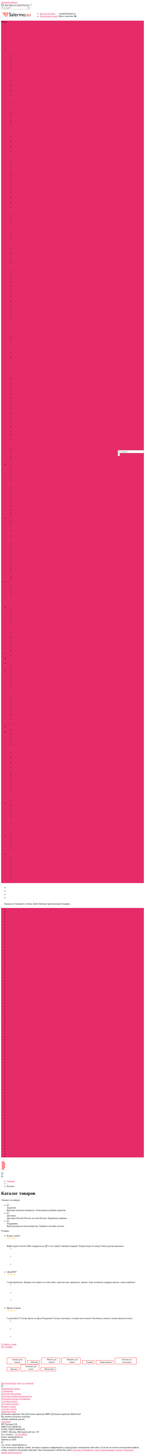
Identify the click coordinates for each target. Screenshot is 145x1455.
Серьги (16, 846)
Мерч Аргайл (19, 337)
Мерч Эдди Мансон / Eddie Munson (22, 76)
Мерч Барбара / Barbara (18, 1095)
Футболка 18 (19, 874)
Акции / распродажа (22, 457)
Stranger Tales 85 (20, 67)
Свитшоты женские (22, 113)
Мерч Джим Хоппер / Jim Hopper (22, 353)
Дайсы (16, 729)
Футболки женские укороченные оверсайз (22, 98)
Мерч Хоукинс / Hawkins (20, 394)
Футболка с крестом (22, 879)
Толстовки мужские (22, 189)
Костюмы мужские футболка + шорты (22, 193)
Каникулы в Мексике (18, 506)
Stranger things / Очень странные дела (17, 50)
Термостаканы (20, 406)
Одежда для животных (18, 282)
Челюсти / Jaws (20, 579)
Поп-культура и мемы (17, 854)
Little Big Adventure (22, 637)
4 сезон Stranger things (17, 1016)
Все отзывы (6, 1347)
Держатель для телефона (20, 249)
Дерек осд (17, 85)
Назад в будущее (21, 566)
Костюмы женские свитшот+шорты (22, 142)
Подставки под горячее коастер (20, 290)
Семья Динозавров (22, 515)
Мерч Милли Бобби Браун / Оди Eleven (22, 71)
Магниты (17, 701)
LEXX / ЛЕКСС (20, 487)
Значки (16, 431)
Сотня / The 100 (20, 472)
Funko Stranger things (17, 1100)
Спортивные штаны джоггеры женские (22, 152)
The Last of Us (19, 650)
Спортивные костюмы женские (21, 157)
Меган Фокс (19, 660)
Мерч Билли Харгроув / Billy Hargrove (20, 365)
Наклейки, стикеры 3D (18, 1128)
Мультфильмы (14, 32)
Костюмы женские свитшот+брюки (22, 147)
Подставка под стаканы (20, 715)
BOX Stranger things (22, 54)
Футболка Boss (20, 872)
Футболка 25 (19, 877)
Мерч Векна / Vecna (22, 314)
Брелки (16, 841)
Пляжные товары (21, 286)
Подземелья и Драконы (19, 218)
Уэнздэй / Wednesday (18, 483)
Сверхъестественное (22, 513)
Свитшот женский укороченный (22, 117)
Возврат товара (8, 1406)
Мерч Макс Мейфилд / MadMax (22, 81)
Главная (10, 1181)
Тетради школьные (22, 673)
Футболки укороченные (19, 786)
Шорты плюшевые (22, 800)
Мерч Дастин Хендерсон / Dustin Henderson (22, 342)
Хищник (17, 551)
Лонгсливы (18, 737)
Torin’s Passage (20, 640)
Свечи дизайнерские (19, 302)
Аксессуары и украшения (19, 244)
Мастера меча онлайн (19, 598)
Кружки (17, 403)
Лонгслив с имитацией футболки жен (19, 230)
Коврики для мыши (22, 416)
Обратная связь (8, 1411)
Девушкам (25, 37)
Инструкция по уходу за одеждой (17, 1383)
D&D (17, 37)
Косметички (18, 693)
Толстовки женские (22, 121)
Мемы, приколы (20, 864)
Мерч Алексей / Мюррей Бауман (20, 358)
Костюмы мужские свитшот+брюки (22, 198)
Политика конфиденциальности (16, 1396)
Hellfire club (18, 60)
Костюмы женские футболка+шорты (22, 132)
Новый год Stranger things (19, 1008)
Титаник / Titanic (21, 546)
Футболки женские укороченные (22, 91)
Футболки (18, 734)
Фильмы (19, 29)
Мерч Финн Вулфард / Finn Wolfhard (20, 319)
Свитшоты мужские (22, 187)
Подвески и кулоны (22, 844)
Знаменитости (8, 34)
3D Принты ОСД (21, 235)
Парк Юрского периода (20, 532)
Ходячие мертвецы (22, 495)
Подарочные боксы (22, 709)
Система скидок (9, 1409)
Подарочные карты (49, 16)
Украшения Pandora (22, 309)
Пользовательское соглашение (15, 1399)
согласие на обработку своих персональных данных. (98, 1450)
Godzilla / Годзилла (22, 561)
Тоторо (16, 589)
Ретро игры (18, 869)
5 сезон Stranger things (17, 1146)
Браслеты (17, 839)
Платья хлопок (20, 772)
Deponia (16, 609)
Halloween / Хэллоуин (18, 460)
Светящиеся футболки (18, 297)
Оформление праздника (19, 440)
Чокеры (16, 851)
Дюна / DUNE (19, 520)
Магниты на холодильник (19, 427)
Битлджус (17, 543)
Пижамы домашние (22, 164)
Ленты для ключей (22, 261)
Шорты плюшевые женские (20, 975)
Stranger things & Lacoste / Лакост (20, 175)
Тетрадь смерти (20, 587)
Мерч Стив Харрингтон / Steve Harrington (22, 332)
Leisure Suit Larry (21, 630)
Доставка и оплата (10, 1404)
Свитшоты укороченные (19, 781)
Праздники (21, 34)
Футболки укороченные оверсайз (19, 793)
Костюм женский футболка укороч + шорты (22, 126)
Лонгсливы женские (18, 109)
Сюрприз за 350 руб (22, 449)
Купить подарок (47, 13)
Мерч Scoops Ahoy (22, 383)
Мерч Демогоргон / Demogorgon (22, 348)
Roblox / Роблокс (21, 643)
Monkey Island (19, 617)
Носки (16, 278)
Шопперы (17, 390)
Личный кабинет (9, 2)
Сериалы (10, 29)
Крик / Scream (19, 523)
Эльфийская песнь (22, 592)
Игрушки (17, 253)
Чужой (16, 553)
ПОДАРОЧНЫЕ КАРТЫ (19, 1141)
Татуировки (18, 306)
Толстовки (18, 742)
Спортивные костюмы (19, 748)
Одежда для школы (22, 704)
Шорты (16, 798)
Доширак (17, 861)
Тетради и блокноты (22, 413)
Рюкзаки (17, 401)
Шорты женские (21, 172)
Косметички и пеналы (19, 257)
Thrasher (17, 859)
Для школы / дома (15, 671)
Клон (15, 510)
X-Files (16, 469)
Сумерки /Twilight (21, 576)
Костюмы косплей (21, 57)
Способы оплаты (9, 1401)
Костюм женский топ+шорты (21, 137)
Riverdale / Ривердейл (18, 475)
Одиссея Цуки (20, 620)
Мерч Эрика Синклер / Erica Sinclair (20, 373)
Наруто (16, 584)
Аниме (27, 29)
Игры (4, 32)
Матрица (17, 548)
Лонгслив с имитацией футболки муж (20, 266)
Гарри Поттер (19, 556)
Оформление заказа (10, 1388)
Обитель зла (18, 569)
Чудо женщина (20, 559)
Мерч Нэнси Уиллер (22, 276)
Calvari (16, 215)
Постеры (17, 294)
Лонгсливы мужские (18, 183)
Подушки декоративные (19, 435)
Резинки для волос (22, 398)
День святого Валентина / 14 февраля (20, 210)
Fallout (16, 497)
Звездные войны (21, 564)
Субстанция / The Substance (21, 572)
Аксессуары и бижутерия (19, 836)
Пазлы (16, 418)
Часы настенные (21, 312)
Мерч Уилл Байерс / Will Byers (21, 1072)
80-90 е (16, 856)
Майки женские (20, 271)
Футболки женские (22, 88)
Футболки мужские (22, 179)
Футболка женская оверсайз (20, 940)
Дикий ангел (19, 492)
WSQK (16, 62)
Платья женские (20, 161)
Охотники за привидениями (20, 526)
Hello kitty (17, 655)
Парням (5, 39)
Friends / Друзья (20, 467)
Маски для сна (20, 273)
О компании (7, 1391)
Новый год (18, 665)
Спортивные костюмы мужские (22, 203)
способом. (6, 1421)
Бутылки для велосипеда (19, 409)
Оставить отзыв (8, 1344)
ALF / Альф (18, 490)
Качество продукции (11, 1393)
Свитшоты (18, 739)
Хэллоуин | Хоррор (22, 668)
